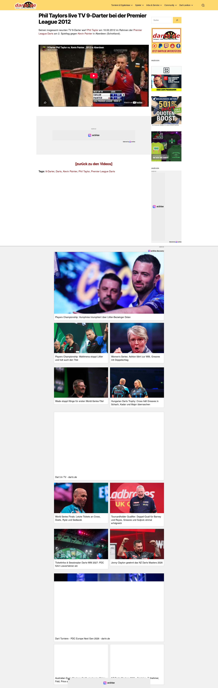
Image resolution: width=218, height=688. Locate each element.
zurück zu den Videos (93, 163)
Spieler (138, 5)
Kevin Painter (85, 33)
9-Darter (50, 171)
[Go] (177, 20)
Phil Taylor (92, 30)
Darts (59, 171)
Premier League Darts (103, 171)
